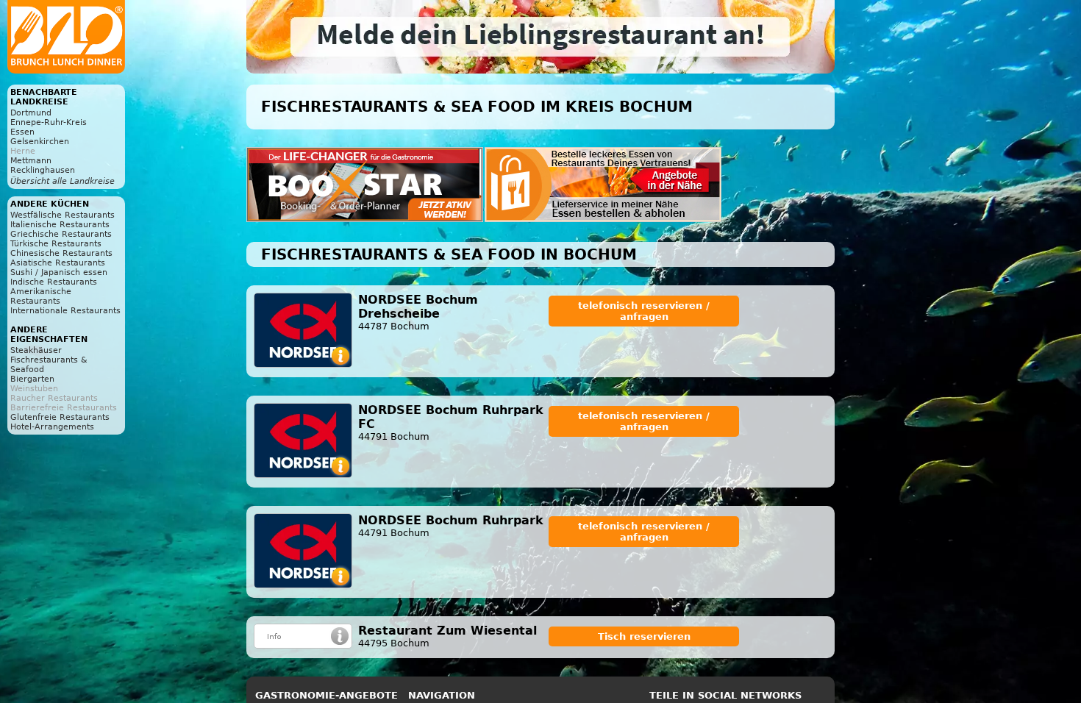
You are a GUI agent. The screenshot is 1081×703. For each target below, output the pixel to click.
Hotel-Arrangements (52, 427)
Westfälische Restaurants (62, 215)
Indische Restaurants (53, 282)
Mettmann (30, 160)
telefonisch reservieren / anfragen (644, 311)
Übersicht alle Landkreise (62, 181)
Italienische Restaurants (60, 224)
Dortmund (30, 113)
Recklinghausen (42, 170)
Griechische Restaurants (61, 234)
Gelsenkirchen (39, 141)
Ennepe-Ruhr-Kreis (48, 122)
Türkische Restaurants (55, 244)
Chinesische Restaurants (61, 253)
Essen (22, 132)
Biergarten (32, 379)
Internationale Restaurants (65, 310)
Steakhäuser (36, 350)
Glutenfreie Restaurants (60, 417)
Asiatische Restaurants (57, 263)
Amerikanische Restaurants (40, 296)
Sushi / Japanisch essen (58, 272)
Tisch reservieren (644, 636)
